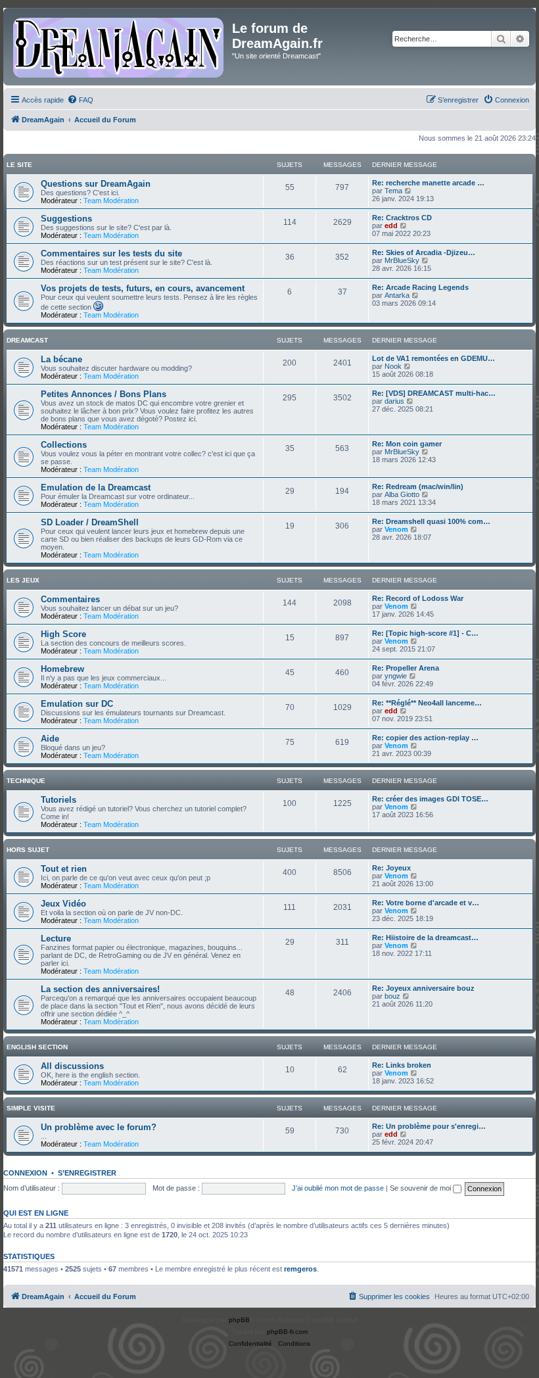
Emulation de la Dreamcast (96, 487)
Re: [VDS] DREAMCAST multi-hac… (434, 393)
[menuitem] (80, 100)
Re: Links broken (401, 1065)
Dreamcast (27, 340)
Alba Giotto (402, 494)
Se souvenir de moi (421, 1188)
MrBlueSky (402, 260)
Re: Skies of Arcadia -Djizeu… (423, 252)
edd (391, 225)
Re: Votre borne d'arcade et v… (425, 903)
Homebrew (62, 669)
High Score (63, 634)
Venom (396, 529)
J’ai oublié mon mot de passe (338, 1188)
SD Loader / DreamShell (90, 522)
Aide (50, 739)
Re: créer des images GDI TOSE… (430, 799)
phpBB (239, 1319)
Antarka (397, 295)
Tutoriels (58, 800)
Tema (393, 191)
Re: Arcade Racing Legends (420, 287)
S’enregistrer (87, 1173)
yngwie (396, 676)
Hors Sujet (28, 849)
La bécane (61, 359)
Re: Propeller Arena (405, 668)
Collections (64, 445)
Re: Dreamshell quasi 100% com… (431, 521)
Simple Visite (31, 1108)
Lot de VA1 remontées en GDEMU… (433, 358)
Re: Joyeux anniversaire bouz (423, 988)
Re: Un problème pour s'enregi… (429, 1126)
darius (394, 401)
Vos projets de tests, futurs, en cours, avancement (143, 288)
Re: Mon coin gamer (407, 444)
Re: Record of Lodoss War (417, 598)
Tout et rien (64, 869)
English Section (37, 1047)
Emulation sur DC (77, 704)
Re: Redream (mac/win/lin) (417, 486)
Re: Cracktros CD (402, 218)
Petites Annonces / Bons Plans (103, 394)
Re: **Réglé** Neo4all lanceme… (427, 703)
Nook (393, 366)
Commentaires (70, 599)
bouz (392, 996)
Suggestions (66, 219)
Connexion (25, 1173)
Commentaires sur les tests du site (111, 253)
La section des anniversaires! (100, 989)
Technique (26, 780)
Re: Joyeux (391, 868)
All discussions (72, 1066)
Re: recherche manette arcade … (428, 183)
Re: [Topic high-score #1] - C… (425, 633)
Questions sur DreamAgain (96, 184)
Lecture (56, 938)
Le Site (19, 164)
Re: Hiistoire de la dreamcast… (425, 937)
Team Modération (111, 200)
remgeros (300, 1269)
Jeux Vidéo (63, 904)
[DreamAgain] (119, 46)
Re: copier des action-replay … (425, 738)
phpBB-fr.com (287, 1331)
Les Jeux (23, 580)
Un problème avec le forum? (98, 1127)
